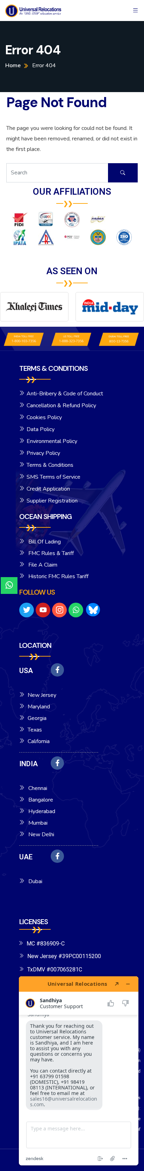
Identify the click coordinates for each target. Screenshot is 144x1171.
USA (26, 670)
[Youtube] (43, 610)
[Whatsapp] (76, 610)
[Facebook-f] (57, 670)
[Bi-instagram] (59, 610)
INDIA (28, 764)
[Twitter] (26, 610)
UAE (26, 857)
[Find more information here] (78, 1071)
